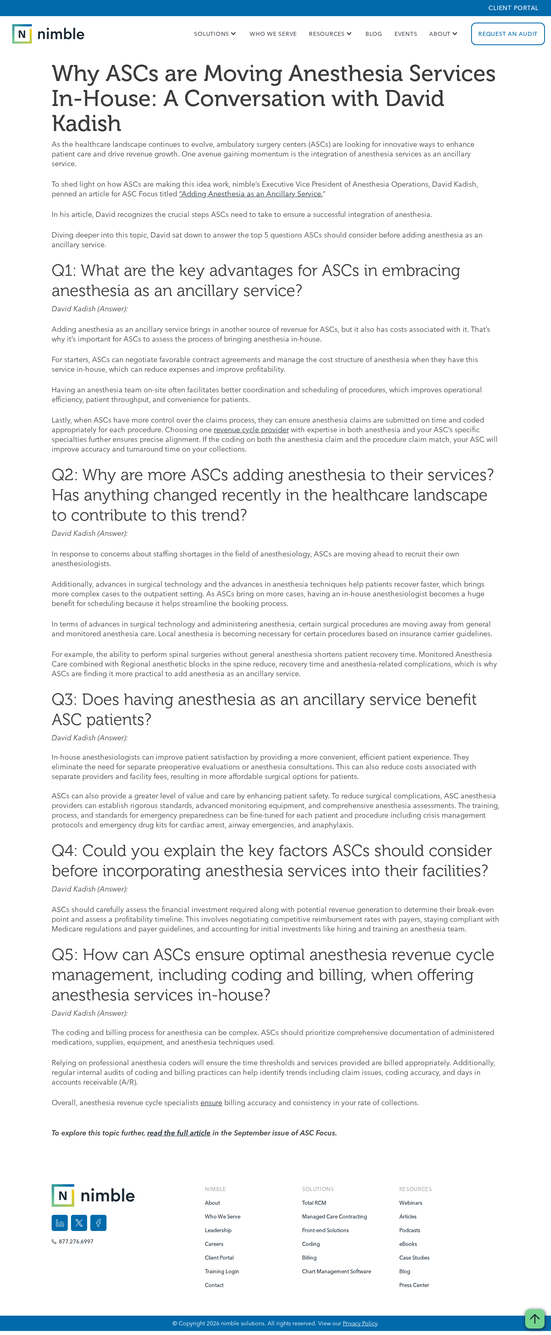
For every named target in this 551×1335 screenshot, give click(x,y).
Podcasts (409, 1230)
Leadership (218, 1230)
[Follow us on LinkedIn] (60, 1223)
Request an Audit (508, 33)
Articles (408, 1216)
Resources (327, 33)
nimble (215, 1189)
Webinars (410, 1203)
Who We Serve (273, 33)
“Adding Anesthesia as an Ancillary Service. (251, 193)
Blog (373, 33)
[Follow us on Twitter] (79, 1223)
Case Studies (414, 1257)
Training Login (221, 1271)
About (440, 33)
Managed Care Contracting (318, 1216)
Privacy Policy (360, 1323)
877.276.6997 (76, 1241)
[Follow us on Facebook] (98, 1223)
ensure (211, 1102)
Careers (214, 1244)
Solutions (211, 33)
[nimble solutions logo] (48, 34)
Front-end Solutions (318, 1230)
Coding (311, 1244)
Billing (309, 1257)
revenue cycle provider (251, 429)
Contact (214, 1285)
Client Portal (513, 8)
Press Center (414, 1285)
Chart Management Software (318, 1271)
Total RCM (314, 1203)
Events (405, 33)
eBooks (408, 1244)
